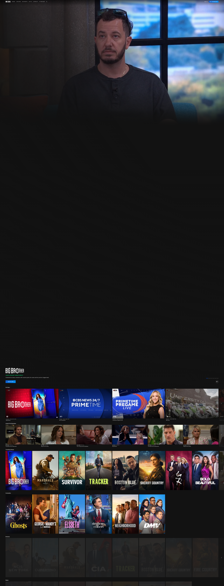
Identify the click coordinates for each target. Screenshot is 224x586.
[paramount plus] (8, 1)
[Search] (46, 1)
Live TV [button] (30, 1)
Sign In (206, 1)
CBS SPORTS (24, 1)
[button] (32, 405)
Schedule (35, 1)
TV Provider (42, 1)
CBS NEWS (18, 1)
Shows (13, 1)
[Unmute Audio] (217, 381)
